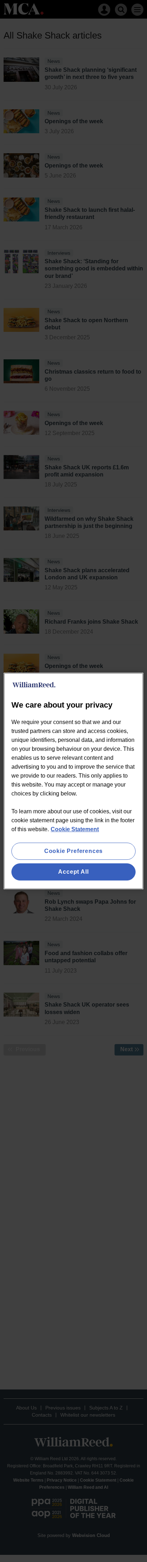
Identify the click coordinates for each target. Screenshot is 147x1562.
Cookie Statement (75, 829)
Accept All (73, 872)
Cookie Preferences (73, 851)
